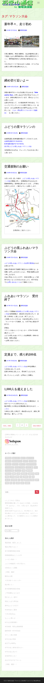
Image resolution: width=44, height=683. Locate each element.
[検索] (37, 492)
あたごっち (30, 458)
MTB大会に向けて (11, 652)
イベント (15, 464)
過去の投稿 (36, 426)
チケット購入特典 (11, 635)
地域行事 (31, 474)
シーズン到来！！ (11, 559)
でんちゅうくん (17, 461)
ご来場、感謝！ (10, 572)
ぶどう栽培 (32, 461)
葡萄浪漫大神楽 (29, 480)
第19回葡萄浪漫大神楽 (12, 551)
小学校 (12, 477)
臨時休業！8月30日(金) (12, 631)
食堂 (22, 483)
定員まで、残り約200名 (20, 354)
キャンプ (22, 464)
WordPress (37, 681)
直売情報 (14, 480)
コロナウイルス (31, 464)
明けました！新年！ (11, 597)
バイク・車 (29, 467)
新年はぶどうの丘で (11, 605)
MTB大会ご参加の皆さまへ (14, 647)
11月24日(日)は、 (11, 614)
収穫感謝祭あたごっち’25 (13, 555)
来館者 (25, 477)
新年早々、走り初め (18, 24)
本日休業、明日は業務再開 (14, 626)
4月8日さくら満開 (11, 568)
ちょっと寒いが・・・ (12, 618)
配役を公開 (8, 576)
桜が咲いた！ (9, 585)
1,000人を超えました (18, 389)
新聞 (17, 477)
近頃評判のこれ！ (11, 656)
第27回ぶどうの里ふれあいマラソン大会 (18, 146)
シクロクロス (9, 467)
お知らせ (8, 461)
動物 (14, 474)
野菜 (7, 483)
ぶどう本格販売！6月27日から (15, 564)
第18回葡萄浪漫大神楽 (12, 589)
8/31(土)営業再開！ (11, 622)
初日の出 (8, 474)
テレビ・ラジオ (19, 467)
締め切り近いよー (16, 80)
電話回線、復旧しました (13, 543)
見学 (37, 480)
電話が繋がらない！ (11, 547)
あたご (23, 458)
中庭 (23, 470)
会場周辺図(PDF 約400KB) (13, 141)
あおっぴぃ (16, 458)
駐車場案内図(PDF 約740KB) (14, 144)
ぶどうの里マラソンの (19, 127)
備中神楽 (29, 470)
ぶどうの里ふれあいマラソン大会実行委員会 (19, 263)
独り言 (8, 480)
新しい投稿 (7, 426)
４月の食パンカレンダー (13, 580)
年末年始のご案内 (11, 610)
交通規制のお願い (16, 166)
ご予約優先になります (12, 593)
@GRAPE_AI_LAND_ (12, 445)
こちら (6, 409)
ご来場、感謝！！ (11, 664)
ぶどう (25, 461)
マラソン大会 (9, 470)
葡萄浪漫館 (23, 30)
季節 (7, 477)
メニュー (17, 470)
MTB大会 (8, 458)
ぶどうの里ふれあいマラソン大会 (21, 249)
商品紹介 (24, 474)
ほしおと (8, 464)
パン (35, 467)
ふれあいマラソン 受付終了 (21, 297)
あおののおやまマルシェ (13, 660)
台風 (18, 474)
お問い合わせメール (14, 282)
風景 (18, 483)
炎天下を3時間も (10, 643)
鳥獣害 (27, 483)
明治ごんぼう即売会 (11, 601)
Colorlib (23, 681)
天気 (37, 474)
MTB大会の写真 (10, 639)
